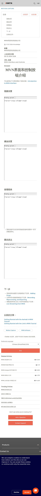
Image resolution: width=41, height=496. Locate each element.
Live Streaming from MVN (16, 304)
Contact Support (20, 423)
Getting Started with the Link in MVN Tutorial (20, 323)
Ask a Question (20, 417)
